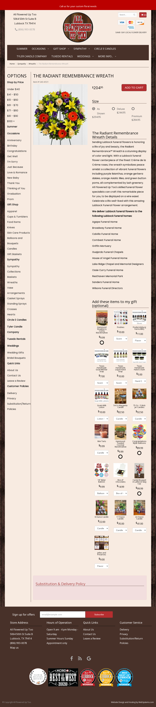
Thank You (13, 183)
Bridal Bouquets (16, 358)
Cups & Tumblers (17, 216)
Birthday (12, 145)
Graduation (14, 193)
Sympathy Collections (14, 269)
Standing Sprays (17, 303)
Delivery (12, 393)
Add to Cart (134, 87)
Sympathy (80, 48)
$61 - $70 (12, 105)
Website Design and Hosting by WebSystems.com (132, 702)
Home (12, 63)
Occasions (39, 48)
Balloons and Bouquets (14, 240)
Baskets (12, 277)
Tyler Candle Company (32, 56)
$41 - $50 (12, 94)
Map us (14, 647)
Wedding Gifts (15, 352)
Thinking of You (16, 188)
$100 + (11, 121)
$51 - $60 (12, 100)
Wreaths (32, 63)
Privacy (11, 398)
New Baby (13, 178)
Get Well (12, 156)
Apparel (12, 211)
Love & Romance (17, 172)
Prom (10, 199)
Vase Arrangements (16, 290)
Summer (22, 48)
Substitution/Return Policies (19, 406)
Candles (12, 248)
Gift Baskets (14, 254)
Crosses (12, 309)
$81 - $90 (12, 116)
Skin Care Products (18, 233)
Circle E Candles (105, 48)
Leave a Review (16, 381)
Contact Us (14, 375)
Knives (11, 227)
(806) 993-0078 (26, 29)
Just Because (15, 167)
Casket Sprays (16, 298)
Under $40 (13, 89)
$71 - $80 (12, 110)
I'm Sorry (12, 161)
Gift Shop (59, 48)
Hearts (11, 314)
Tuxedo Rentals (62, 56)
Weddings (83, 56)
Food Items (14, 222)
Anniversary (14, 140)
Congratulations (17, 151)
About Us (12, 370)
